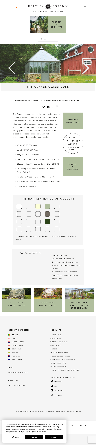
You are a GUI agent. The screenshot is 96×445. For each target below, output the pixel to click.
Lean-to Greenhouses (59, 352)
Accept (54, 437)
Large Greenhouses (58, 366)
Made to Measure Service (18, 372)
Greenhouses (55, 335)
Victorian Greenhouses (46, 100)
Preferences (15, 437)
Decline (34, 437)
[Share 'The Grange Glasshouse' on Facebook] (39, 107)
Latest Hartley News (16, 385)
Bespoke (53, 349)
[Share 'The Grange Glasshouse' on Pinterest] (48, 107)
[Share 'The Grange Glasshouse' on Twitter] (43, 107)
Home (17, 100)
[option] (48, 63)
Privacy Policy (84, 425)
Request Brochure (72, 121)
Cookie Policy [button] (52, 429)
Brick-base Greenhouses (60, 356)
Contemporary (56, 345)
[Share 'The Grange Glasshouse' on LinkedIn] (53, 107)
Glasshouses (55, 338)
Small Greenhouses (58, 363)
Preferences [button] (42, 431)
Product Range (28, 100)
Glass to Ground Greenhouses (62, 359)
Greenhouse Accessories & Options (64, 370)
